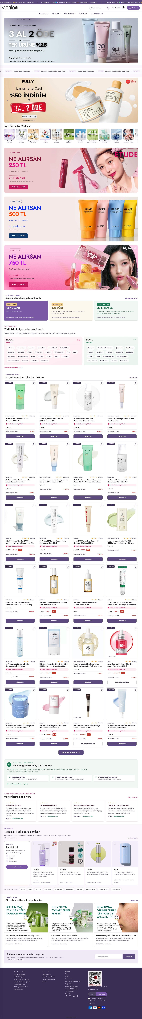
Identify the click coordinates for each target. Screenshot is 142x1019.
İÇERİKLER (83, 14)
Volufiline (35, 361)
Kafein (90, 356)
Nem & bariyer (103, 889)
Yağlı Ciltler (68, 984)
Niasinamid (11, 356)
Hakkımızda (46, 972)
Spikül (57, 356)
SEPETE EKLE (20, 436)
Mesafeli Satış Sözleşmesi (22, 982)
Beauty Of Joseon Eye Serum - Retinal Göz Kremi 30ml (120, 420)
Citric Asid (21, 352)
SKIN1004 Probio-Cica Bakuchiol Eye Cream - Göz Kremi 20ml (86, 727)
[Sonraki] (134, 100)
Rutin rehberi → (133, 838)
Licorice (114, 361)
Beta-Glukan (64, 348)
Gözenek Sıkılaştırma (71, 989)
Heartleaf (100, 352)
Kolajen (48, 352)
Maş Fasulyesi (92, 361)
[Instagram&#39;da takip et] (70, 996)
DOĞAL (89, 340)
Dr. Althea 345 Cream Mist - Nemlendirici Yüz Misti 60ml (117, 481)
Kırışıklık (38, 889)
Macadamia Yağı (108, 356)
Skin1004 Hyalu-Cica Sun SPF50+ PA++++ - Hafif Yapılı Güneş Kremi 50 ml (19, 542)
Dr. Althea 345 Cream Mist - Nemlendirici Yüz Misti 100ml (83, 420)
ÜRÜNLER (55, 14)
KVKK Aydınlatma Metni (21, 987)
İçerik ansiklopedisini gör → (13, 367)
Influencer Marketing (49, 979)
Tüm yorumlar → (133, 797)
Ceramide (11, 352)
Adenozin (11, 348)
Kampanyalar (47, 974)
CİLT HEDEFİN (69, 14)
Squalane (65, 356)
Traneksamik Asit (13, 361)
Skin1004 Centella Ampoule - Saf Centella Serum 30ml (85, 603)
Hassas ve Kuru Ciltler (71, 986)
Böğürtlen (129, 352)
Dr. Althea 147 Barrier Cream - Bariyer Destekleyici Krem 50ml (53, 542)
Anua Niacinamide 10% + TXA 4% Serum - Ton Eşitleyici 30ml (119, 665)
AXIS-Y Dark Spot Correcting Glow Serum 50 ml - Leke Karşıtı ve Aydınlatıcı (121, 603)
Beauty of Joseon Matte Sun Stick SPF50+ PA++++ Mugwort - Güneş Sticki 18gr (119, 542)
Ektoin (30, 352)
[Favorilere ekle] (33, 383)
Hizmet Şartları (18, 989)
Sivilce (23, 889)
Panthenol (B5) (23, 356)
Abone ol (129, 956)
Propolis (90, 352)
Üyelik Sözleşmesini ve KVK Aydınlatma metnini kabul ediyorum (97, 1001)
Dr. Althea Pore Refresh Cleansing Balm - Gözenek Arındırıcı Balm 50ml (20, 727)
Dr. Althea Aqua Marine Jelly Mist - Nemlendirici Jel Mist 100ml (18, 665)
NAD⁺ (75, 352)
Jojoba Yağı (119, 352)
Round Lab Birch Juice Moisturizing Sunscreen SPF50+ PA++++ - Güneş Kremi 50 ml (19, 603)
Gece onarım (116, 889)
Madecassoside (122, 356)
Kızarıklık (68, 994)
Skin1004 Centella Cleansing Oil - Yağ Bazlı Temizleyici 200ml (53, 603)
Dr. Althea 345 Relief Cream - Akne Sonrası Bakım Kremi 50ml (18, 481)
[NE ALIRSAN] (71, 170)
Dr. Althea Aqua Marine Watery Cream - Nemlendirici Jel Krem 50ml (121, 727)
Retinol (49, 356)
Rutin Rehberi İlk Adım (20, 972)
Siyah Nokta (69, 979)
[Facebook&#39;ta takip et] (66, 996)
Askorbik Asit (53, 348)
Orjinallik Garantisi (19, 974)
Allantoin (31, 348)
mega (55, 8)
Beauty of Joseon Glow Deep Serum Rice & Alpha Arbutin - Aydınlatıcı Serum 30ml (87, 665)
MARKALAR (43, 14)
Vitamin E (25, 361)
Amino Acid (41, 348)
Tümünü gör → (133, 377)
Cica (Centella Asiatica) (105, 348)
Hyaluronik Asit (58, 352)
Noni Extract (104, 361)
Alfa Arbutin (21, 348)
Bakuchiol (91, 348)
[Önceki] (7, 100)
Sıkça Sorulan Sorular (49, 977)
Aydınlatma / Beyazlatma (73, 981)
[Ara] (107, 7)
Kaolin (98, 356)
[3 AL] (71, 40)
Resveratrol (124, 361)
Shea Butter (130, 348)
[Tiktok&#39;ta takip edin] (77, 996)
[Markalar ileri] (138, 134)
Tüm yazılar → (133, 900)
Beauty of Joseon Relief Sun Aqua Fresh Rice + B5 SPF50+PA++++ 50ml (54, 481)
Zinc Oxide (44, 361)
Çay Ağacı (119, 348)
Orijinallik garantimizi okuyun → (17, 784)
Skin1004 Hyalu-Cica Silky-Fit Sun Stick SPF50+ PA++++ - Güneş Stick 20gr (53, 665)
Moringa (109, 352)
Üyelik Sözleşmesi (19, 977)
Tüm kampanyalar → (131, 298)
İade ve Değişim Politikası (21, 979)
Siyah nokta (58, 889)
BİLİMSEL (9, 340)
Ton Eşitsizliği (69, 991)
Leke (30, 889)
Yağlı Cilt (79, 889)
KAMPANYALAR (97, 14)
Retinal (41, 356)
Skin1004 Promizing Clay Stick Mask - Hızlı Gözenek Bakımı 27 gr (53, 727)
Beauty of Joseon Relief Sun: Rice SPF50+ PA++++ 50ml (51, 420)
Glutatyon (38, 352)
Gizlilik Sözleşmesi (19, 984)
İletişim (45, 982)
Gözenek (48, 889)
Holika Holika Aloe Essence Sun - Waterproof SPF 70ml (17, 420)
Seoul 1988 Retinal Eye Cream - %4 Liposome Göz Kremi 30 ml (86, 542)
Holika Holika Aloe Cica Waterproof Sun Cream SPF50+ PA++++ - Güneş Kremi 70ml (87, 481)
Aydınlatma (69, 889)
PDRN (33, 356)
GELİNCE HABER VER (122, 682)
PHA (68, 352)
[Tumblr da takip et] (74, 996)
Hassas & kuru (90, 889)
